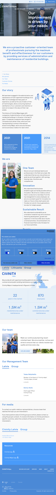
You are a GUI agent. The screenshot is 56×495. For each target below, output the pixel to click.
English (6, 482)
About (46, 469)
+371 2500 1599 (39, 1)
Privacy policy (13, 491)
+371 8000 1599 (6, 437)
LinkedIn (26, 382)
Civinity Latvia (10, 429)
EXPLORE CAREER (25, 351)
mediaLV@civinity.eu (8, 435)
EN (31, 1)
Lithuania (16, 267)
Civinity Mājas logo (11, 458)
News (38, 9)
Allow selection (28, 262)
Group (27, 267)
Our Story (6, 74)
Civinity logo (9, 452)
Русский (20, 482)
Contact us (47, 9)
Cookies (4, 491)
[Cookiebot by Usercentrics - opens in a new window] (48, 231)
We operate (5, 76)
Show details (48, 258)
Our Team (5, 79)
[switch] (21, 253)
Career (52, 469)
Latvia (5, 267)
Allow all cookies (45, 262)
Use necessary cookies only (10, 262)
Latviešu (13, 482)
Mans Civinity (51, 1)
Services (31, 9)
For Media (5, 83)
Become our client (20, 9)
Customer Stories (7, 81)
